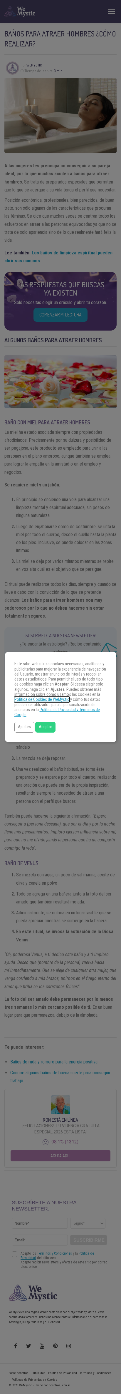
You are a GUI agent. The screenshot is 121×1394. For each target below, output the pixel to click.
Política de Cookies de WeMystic (41, 699)
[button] (24, 727)
